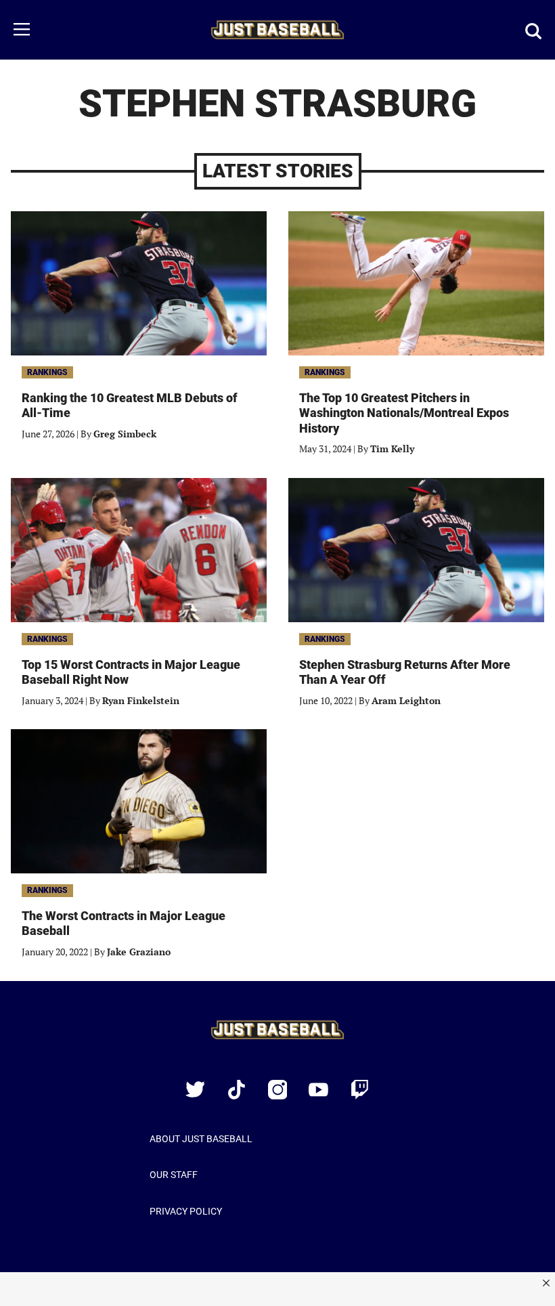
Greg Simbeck (124, 433)
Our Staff (174, 1174)
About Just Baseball (201, 1138)
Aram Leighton (406, 700)
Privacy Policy (186, 1211)
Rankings (47, 372)
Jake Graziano (139, 951)
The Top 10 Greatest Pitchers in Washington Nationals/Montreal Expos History (404, 413)
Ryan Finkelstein (140, 700)
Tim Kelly (392, 448)
